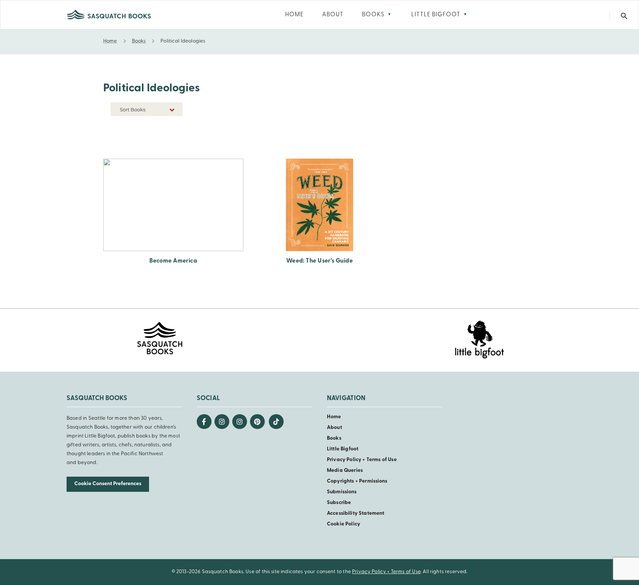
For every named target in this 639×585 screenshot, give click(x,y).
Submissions (342, 492)
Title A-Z (171, 137)
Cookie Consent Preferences (107, 484)
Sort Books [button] (133, 109)
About (334, 427)
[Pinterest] (257, 421)
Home (334, 417)
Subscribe (339, 502)
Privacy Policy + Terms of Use (362, 460)
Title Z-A (171, 148)
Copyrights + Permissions (357, 481)
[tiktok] (276, 421)
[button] (624, 16)
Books (334, 438)
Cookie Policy (343, 524)
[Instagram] (221, 421)
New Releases (166, 126)
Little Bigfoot (342, 449)
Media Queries (345, 470)
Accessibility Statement (355, 513)
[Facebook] (204, 421)
